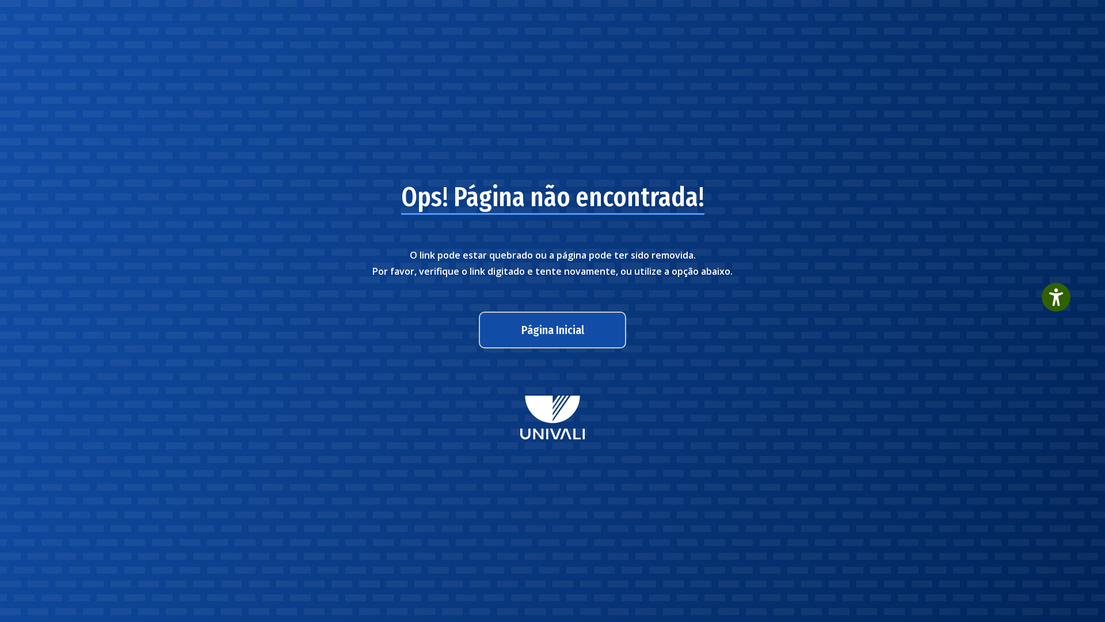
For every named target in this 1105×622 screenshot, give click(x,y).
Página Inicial (552, 330)
